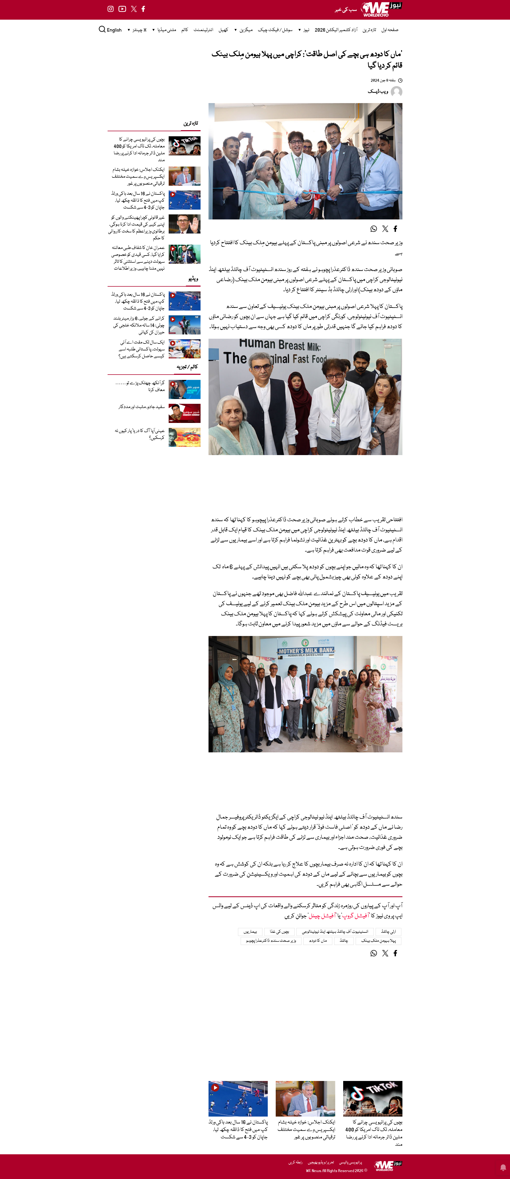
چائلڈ (344, 941)
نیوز (306, 30)
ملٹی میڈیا (167, 30)
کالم (184, 30)
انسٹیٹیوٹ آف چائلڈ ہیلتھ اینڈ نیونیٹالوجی (335, 932)
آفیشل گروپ (355, 916)
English (114, 30)
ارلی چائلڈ (388, 932)
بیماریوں (250, 932)
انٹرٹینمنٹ (203, 30)
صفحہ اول (389, 30)
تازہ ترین (369, 30)
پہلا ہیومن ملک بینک (378, 941)
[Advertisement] (305, 489)
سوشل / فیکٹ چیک (275, 30)
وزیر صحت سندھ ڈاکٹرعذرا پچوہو (271, 941)
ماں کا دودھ (318, 941)
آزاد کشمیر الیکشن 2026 (336, 30)
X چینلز (139, 30)
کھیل (223, 30)
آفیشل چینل (322, 916)
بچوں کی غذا (279, 932)
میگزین (246, 30)
